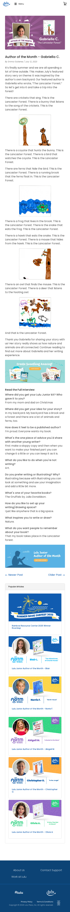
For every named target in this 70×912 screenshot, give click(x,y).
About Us (19, 870)
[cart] (65, 3)
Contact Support (51, 870)
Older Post (55, 575)
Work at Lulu (18, 877)
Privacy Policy (26, 902)
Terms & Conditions (45, 902)
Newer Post (15, 575)
